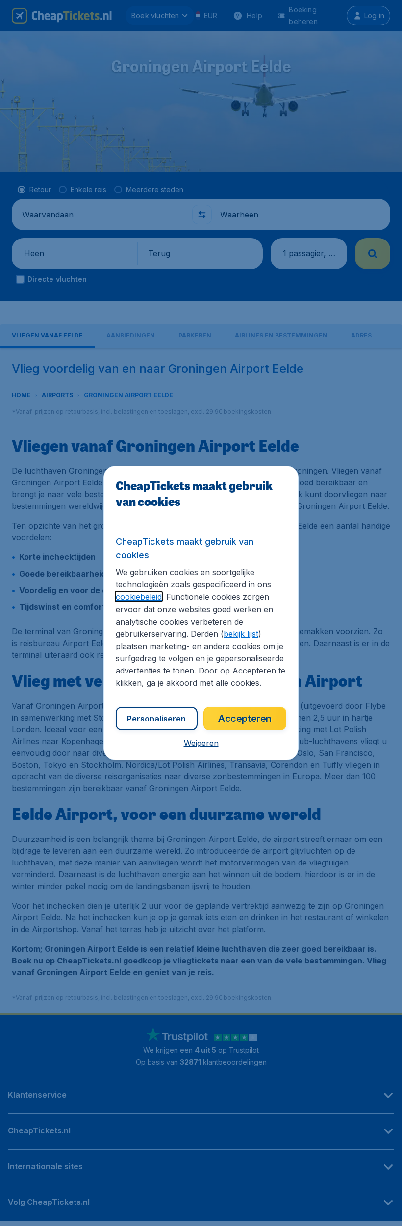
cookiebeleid (139, 596)
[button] (201, 743)
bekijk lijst (241, 634)
